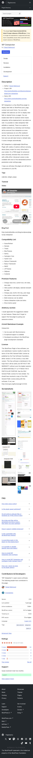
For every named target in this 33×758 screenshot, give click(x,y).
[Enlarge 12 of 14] (29, 454)
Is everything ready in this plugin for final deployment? (10, 541)
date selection (20, 625)
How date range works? (9, 504)
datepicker (28, 625)
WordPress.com (7, 718)
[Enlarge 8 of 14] (29, 411)
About (3, 689)
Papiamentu (9, 735)
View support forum (8, 679)
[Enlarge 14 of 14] (29, 487)
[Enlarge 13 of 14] (29, 474)
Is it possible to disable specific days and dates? (9, 547)
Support (5, 76)
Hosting (4, 695)
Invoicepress (9, 593)
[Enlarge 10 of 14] (29, 432)
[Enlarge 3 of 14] (13, 448)
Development (7, 71)
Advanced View (7, 633)
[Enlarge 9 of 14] (29, 421)
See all (29, 662)
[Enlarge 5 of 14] (13, 472)
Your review (5, 662)
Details (5, 58)
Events (19, 707)
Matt (4, 721)
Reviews (6, 63)
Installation (6, 67)
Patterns (20, 698)
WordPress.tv (7, 713)
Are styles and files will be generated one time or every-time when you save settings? (11, 522)
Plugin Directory (6, 7)
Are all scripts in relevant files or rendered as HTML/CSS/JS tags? (12, 514)
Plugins (19, 695)
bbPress (5, 724)
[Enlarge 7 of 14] (29, 394)
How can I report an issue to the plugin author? (10, 566)
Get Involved (21, 704)
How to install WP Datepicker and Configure (10, 553)
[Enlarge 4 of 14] (13, 460)
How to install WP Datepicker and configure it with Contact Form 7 (12, 560)
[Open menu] (30, 2)
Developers (5, 710)
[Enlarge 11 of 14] (29, 442)
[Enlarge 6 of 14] (13, 479)
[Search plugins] (19, 13)
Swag (20, 713)
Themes (19, 692)
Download (6, 52)
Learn (3, 704)
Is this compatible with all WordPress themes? (9, 534)
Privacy (4, 698)
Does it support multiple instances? (12, 529)
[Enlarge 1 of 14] (13, 394)
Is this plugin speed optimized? (11, 509)
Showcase (20, 689)
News (3, 692)
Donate (20, 710)
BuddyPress (6, 727)
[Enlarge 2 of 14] (13, 440)
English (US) (28, 621)
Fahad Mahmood (9, 47)
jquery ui (28, 628)
